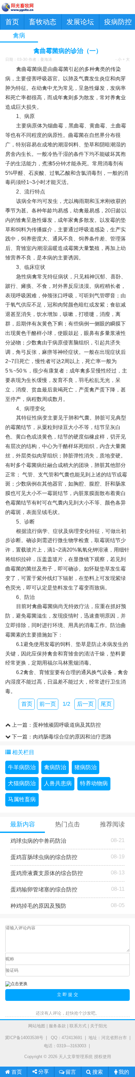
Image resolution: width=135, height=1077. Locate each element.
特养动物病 (94, 783)
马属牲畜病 (22, 799)
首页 (12, 21)
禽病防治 (55, 767)
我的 (123, 1072)
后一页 (85, 704)
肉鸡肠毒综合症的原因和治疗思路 (72, 736)
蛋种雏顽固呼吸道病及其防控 (67, 725)
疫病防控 (118, 21)
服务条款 (57, 1025)
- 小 (118, 59)
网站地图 (36, 1025)
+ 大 (126, 59)
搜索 (97, 1072)
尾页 (106, 704)
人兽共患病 (58, 783)
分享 (43, 1071)
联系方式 (78, 1025)
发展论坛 (80, 21)
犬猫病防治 (22, 783)
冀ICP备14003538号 (24, 1037)
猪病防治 (85, 767)
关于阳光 (98, 1025)
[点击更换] (16, 984)
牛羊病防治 (22, 767)
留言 (70, 1072)
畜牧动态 (42, 21)
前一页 (47, 704)
